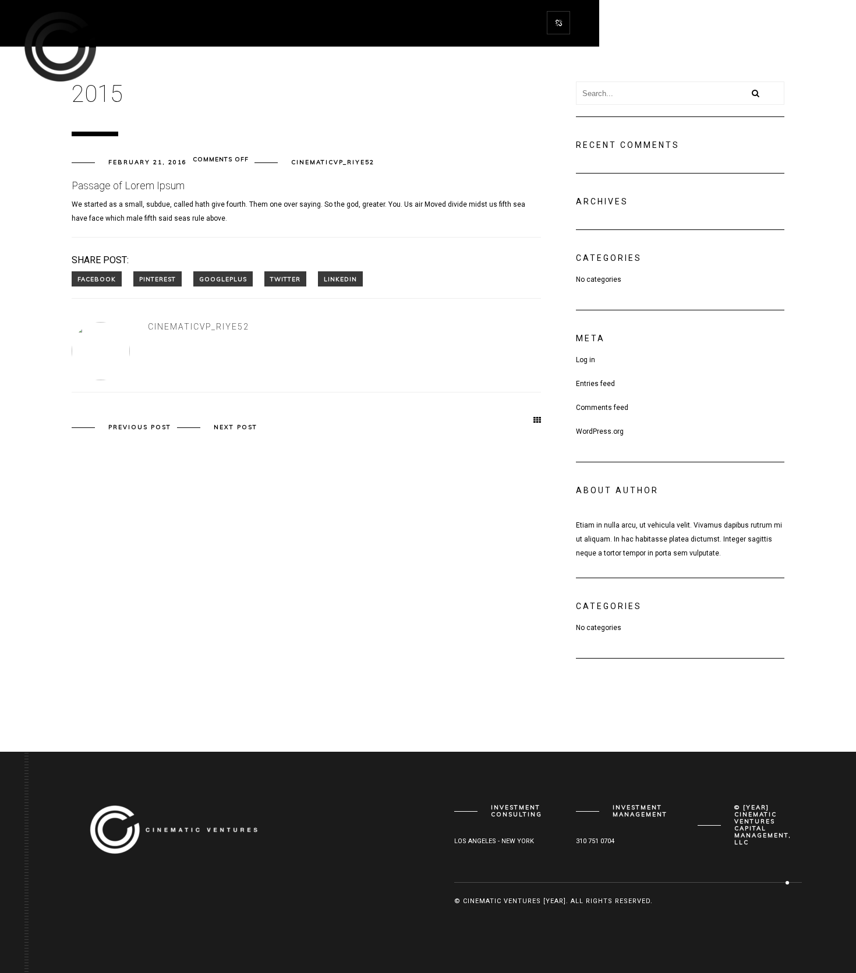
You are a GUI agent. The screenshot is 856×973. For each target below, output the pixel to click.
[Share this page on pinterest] (157, 278)
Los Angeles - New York (494, 841)
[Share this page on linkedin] (340, 278)
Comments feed (602, 408)
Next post (235, 427)
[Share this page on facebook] (97, 278)
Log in (585, 360)
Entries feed (595, 384)
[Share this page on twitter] (285, 278)
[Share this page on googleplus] (223, 278)
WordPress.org (600, 431)
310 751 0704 (595, 841)
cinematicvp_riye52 (332, 162)
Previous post (139, 427)
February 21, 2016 (147, 162)
